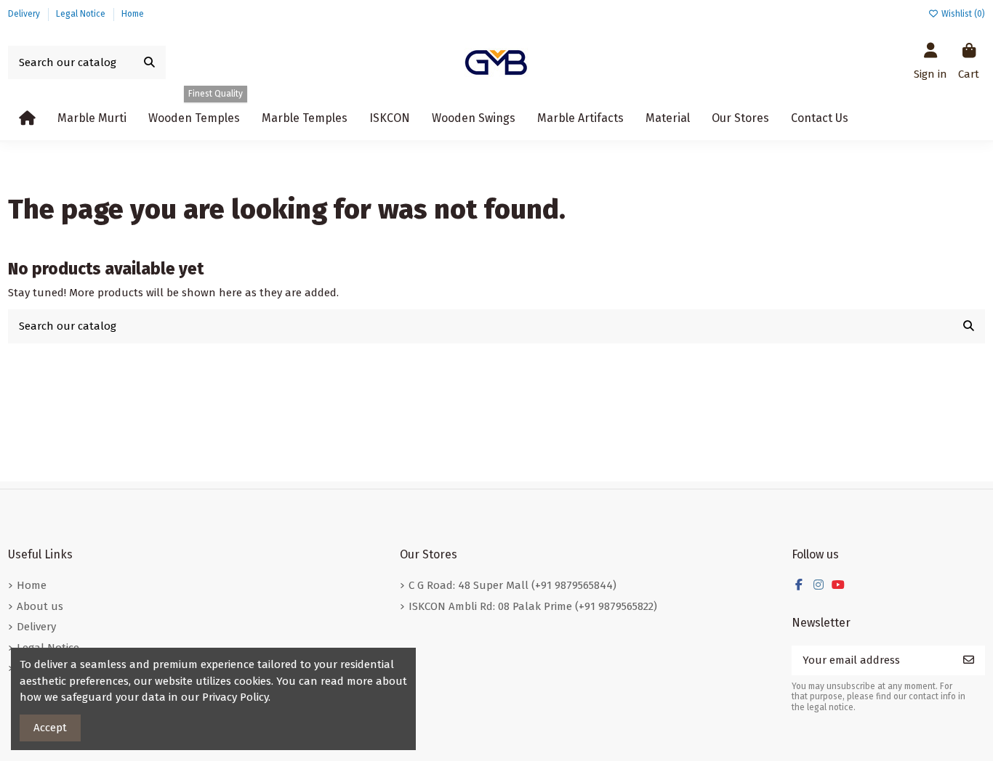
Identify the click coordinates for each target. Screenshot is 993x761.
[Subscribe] (968, 660)
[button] (473, 118)
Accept (50, 727)
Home (132, 14)
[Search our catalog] (149, 63)
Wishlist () (962, 14)
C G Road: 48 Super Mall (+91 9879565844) (512, 585)
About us (40, 606)
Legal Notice (82, 14)
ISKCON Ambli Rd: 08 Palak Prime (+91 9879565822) (533, 606)
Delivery (25, 14)
